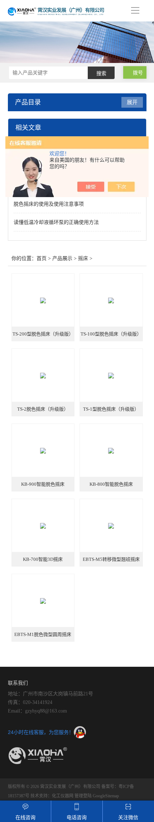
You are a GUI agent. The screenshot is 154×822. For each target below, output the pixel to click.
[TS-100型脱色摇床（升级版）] (111, 300)
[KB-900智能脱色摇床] (43, 451)
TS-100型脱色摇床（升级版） (111, 334)
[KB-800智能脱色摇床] (111, 451)
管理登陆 (83, 795)
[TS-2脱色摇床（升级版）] (43, 375)
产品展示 (62, 258)
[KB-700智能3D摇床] (43, 526)
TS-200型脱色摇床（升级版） (43, 334)
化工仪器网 (62, 795)
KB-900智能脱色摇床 (42, 484)
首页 (42, 258)
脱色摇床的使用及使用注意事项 (49, 204)
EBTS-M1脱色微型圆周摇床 (42, 634)
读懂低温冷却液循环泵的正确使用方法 (56, 222)
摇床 (83, 258)
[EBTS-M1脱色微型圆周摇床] (43, 601)
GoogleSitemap (106, 795)
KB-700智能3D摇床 (43, 559)
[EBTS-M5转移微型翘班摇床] (111, 526)
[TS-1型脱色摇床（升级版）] (111, 375)
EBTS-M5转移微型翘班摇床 (111, 559)
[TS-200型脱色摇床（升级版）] (43, 300)
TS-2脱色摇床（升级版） (42, 409)
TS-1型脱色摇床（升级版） (111, 409)
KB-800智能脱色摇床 (111, 484)
